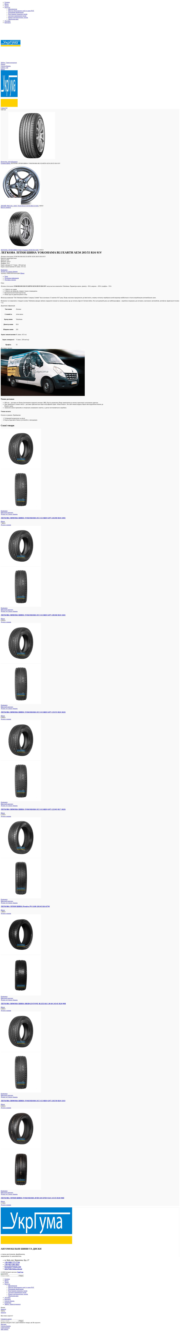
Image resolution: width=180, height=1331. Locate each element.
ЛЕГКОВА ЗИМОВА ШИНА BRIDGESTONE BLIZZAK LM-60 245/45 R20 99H (33, 1004)
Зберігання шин (13, 19)
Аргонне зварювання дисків (17, 16)
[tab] (91, 276)
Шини (8, 163)
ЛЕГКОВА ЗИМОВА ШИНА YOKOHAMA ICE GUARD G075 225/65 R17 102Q (33, 809)
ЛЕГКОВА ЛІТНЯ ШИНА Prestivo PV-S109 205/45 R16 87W (25, 906)
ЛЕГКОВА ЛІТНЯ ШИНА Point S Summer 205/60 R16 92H (20, 250)
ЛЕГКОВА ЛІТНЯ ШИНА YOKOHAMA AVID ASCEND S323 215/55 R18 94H (32, 1198)
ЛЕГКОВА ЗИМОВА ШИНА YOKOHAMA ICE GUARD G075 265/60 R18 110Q (33, 518)
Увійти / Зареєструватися (12, 1304)
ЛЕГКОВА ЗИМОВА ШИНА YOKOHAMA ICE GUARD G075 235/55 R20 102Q (33, 712)
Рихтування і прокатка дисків (17, 14)
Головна (3, 163)
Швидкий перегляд (7, 512)
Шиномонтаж (12, 9)
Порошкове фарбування (15, 12)
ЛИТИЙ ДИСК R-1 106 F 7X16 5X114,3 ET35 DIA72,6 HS (20, 206)
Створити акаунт (6, 1319)
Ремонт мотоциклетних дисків (18, 17)
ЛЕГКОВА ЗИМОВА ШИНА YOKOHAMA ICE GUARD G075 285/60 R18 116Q (33, 615)
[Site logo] (10, 61)
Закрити (3, 1309)
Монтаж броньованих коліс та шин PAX (21, 11)
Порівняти (7, 1302)
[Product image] (21, 509)
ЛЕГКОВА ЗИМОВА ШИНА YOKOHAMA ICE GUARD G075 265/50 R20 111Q (33, 1101)
